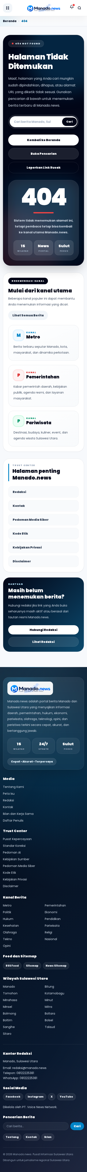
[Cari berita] (79, 8)
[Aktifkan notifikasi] (71, 7)
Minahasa (10, 1000)
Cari (69, 121)
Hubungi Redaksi (43, 630)
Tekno (7, 939)
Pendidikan (53, 919)
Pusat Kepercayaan (17, 839)
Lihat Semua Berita (28, 315)
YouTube (66, 1096)
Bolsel (49, 1020)
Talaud (50, 1027)
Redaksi (19, 492)
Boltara (50, 1013)
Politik (7, 912)
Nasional (51, 939)
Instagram (36, 1096)
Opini (7, 946)
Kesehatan (11, 926)
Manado (9, 986)
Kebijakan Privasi (27, 547)
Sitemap (32, 965)
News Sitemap (56, 965)
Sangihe (9, 1027)
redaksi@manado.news (29, 1068)
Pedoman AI (12, 852)
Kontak (19, 506)
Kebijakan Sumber (16, 859)
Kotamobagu (54, 993)
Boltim (7, 1020)
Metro (7, 905)
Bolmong (9, 1013)
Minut (49, 1000)
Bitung (49, 986)
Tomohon (10, 993)
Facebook (13, 1096)
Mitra (48, 1007)
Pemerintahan (55, 905)
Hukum (8, 919)
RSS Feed (12, 965)
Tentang (12, 1137)
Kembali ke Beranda (43, 140)
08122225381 (25, 1073)
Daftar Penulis (13, 820)
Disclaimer (22, 561)
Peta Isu (9, 793)
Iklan (48, 1137)
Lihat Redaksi (43, 642)
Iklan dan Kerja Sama (18, 814)
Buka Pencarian (44, 154)
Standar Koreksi (14, 846)
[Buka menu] (7, 8)
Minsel (7, 1007)
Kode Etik (20, 533)
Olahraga (10, 932)
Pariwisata (52, 926)
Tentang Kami (13, 787)
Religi (48, 932)
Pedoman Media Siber (31, 520)
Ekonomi (51, 912)
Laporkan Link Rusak (44, 167)
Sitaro (7, 1034)
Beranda (9, 21)
